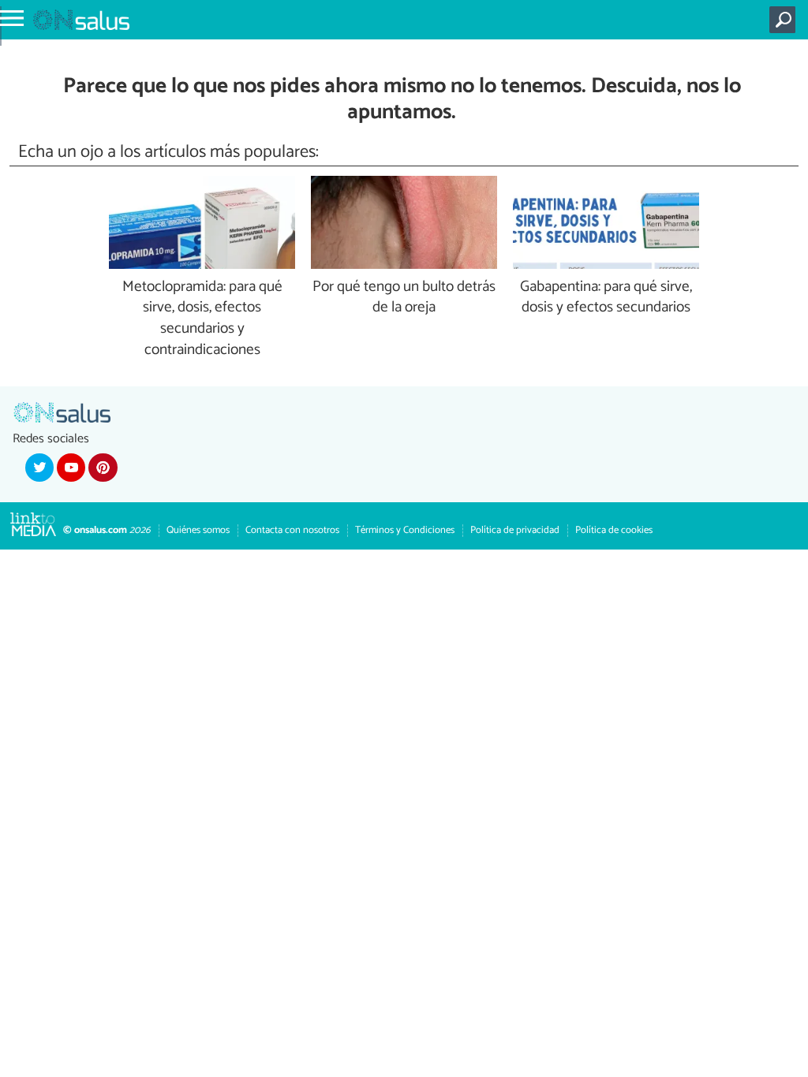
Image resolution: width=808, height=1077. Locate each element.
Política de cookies (614, 530)
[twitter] (39, 467)
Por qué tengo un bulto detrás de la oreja (404, 298)
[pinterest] (102, 467)
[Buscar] (785, 19)
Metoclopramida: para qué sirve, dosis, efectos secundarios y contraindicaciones (202, 319)
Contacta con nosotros (292, 530)
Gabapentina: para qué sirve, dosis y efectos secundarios (606, 298)
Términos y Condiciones (404, 530)
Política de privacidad (514, 530)
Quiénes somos (198, 530)
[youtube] (71, 467)
